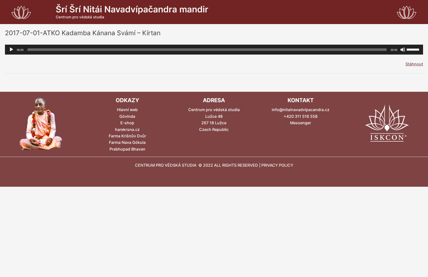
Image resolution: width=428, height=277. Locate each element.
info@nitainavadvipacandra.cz (300, 109)
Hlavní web (127, 109)
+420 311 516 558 (301, 116)
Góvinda (127, 116)
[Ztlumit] (402, 49)
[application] (214, 50)
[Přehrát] (11, 49)
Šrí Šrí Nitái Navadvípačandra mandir (132, 9)
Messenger (300, 122)
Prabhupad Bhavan (127, 149)
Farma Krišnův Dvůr (127, 135)
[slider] (414, 49)
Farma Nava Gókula (127, 142)
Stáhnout (414, 64)
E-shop (127, 122)
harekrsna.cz (127, 129)
